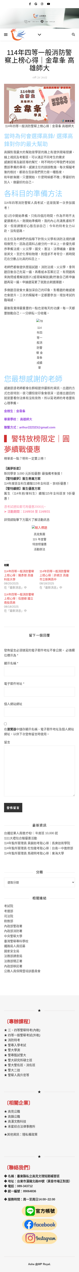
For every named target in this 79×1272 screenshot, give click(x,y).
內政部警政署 (13, 926)
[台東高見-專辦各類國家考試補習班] (18, 34)
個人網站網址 (13, 704)
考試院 (8, 906)
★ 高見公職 (12, 1111)
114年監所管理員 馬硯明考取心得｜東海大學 (34, 853)
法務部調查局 (13, 956)
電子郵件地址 (14, 683)
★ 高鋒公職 (12, 1116)
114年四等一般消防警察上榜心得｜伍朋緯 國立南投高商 (19, 598)
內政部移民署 (13, 966)
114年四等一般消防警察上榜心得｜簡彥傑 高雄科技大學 (19, 575)
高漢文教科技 (16, 1121)
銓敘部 (8, 921)
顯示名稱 (11, 663)
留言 (7, 742)
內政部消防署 (13, 931)
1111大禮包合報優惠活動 (20, 838)
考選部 (8, 911)
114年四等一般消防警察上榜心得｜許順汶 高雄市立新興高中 (54, 575)
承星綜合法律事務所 (21, 1126)
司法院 (8, 916)
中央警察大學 (13, 936)
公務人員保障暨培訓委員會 (22, 971)
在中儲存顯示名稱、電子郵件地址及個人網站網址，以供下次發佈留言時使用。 (39, 731)
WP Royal (44, 1264)
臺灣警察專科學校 (16, 941)
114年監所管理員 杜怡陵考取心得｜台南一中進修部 (38, 848)
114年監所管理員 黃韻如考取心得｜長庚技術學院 (37, 843)
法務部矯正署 (13, 961)
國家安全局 (11, 951)
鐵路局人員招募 (14, 946)
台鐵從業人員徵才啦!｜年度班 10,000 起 (31, 833)
